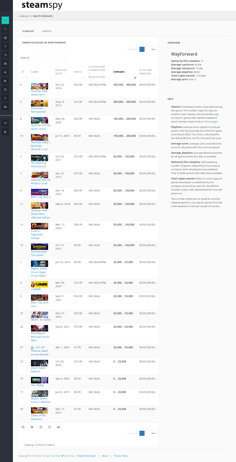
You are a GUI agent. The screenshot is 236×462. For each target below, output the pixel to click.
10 (21, 135)
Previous (133, 49)
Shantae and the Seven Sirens (41, 127)
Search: (25, 57)
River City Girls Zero (39, 304)
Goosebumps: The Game (39, 253)
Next (153, 49)
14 (21, 245)
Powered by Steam (86, 455)
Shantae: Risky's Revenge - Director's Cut (40, 146)
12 (21, 224)
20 (21, 326)
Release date (61, 71)
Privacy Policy (121, 455)
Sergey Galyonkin (52, 455)
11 (21, 204)
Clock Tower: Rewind (38, 369)
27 (21, 347)
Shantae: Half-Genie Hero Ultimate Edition (40, 214)
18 (21, 409)
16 (21, 378)
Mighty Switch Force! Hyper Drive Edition (39, 272)
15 (21, 313)
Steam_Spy (69, 455)
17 (21, 392)
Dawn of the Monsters (38, 417)
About (105, 455)
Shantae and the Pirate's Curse (41, 181)
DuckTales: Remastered (38, 110)
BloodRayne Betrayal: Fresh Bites (40, 336)
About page (210, 121)
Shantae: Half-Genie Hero (39, 92)
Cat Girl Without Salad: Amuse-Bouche (40, 351)
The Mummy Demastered (38, 164)
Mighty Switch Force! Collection (41, 400)
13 (21, 361)
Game (34, 71)
